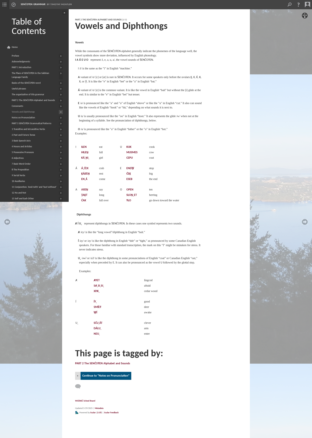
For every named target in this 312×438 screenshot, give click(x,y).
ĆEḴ (128, 173)
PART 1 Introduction (21, 67)
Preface (15, 56)
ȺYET (97, 280)
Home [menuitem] (15, 47)
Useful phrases (19, 89)
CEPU (129, 157)
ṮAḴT (84, 195)
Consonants (17, 106)
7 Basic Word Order (21, 164)
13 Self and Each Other (23, 198)
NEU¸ (97, 333)
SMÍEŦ (97, 307)
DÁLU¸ (97, 328)
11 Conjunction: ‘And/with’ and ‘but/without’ (34, 187)
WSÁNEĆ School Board (85, 401)
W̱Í (95, 312)
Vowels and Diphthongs (23, 112)
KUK (128, 147)
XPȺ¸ (96, 291)
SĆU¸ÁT (98, 323)
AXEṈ (84, 189)
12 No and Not (19, 193)
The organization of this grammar (28, 94)
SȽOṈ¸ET (131, 195)
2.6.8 (99, 413)
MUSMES (132, 152)
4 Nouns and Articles (22, 146)
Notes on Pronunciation (23, 118)
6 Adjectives (18, 158)
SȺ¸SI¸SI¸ (99, 285)
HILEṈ (84, 152)
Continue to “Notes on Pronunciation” (105, 375)
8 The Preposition (20, 170)
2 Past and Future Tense (23, 135)
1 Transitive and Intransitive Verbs (28, 129)
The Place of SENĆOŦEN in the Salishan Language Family (30, 75)
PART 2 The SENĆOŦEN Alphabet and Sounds (33, 100)
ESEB (129, 179)
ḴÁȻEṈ (85, 173)
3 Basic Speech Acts (21, 141)
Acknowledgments (21, 62)
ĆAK (83, 200)
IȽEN (84, 147)
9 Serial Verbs (18, 175)
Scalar (93, 413)
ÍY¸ (95, 301)
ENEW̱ (130, 168)
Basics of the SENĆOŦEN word (26, 83)
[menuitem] (4, 4)
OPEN (129, 189)
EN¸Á (84, 179)
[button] (298, 4)
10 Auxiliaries (18, 181)
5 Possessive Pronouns (23, 152)
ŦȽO (128, 200)
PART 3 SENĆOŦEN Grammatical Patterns (31, 123)
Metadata (99, 408)
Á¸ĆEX (84, 168)
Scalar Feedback (111, 413)
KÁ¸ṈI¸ (85, 157)
